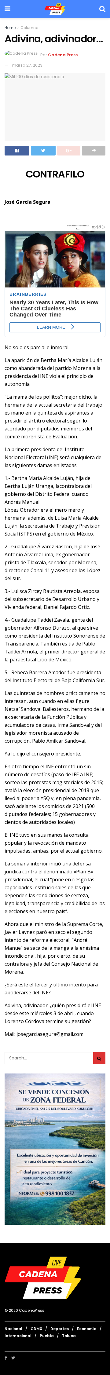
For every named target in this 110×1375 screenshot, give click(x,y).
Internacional (18, 1335)
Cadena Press (63, 55)
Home (10, 27)
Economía (87, 1328)
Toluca (69, 1335)
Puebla (47, 1335)
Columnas (30, 27)
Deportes (59, 1328)
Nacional (13, 1328)
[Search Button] (99, 1058)
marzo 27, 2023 (27, 65)
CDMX (36, 1328)
